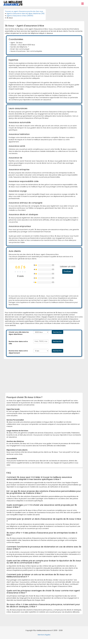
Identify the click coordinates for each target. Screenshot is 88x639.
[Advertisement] (47, 375)
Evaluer (68, 271)
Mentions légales (44, 635)
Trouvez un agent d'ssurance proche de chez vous (24, 11)
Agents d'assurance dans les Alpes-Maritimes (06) (26, 13)
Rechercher (57, 332)
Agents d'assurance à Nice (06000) (20, 16)
